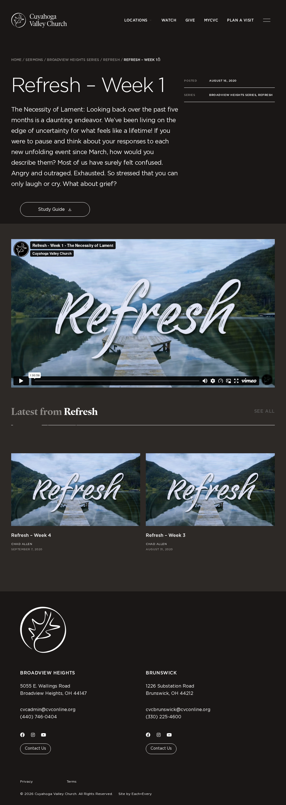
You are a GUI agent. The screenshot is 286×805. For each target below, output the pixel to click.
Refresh (111, 60)
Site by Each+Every (135, 793)
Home (16, 60)
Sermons (34, 60)
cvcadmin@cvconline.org (47, 709)
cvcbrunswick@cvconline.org (178, 709)
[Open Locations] (150, 20)
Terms (72, 781)
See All (264, 411)
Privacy (26, 781)
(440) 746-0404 (38, 717)
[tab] (27, 428)
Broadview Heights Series (73, 60)
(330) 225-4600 (163, 717)
